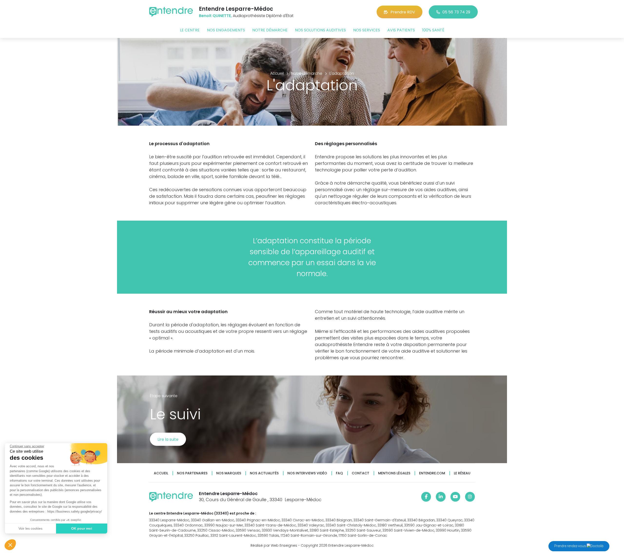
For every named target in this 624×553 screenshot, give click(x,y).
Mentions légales (394, 473)
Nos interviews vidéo (307, 473)
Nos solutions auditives (320, 30)
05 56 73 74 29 (456, 12)
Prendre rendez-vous (570, 546)
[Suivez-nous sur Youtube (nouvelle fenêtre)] (455, 497)
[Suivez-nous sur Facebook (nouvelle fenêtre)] (426, 497)
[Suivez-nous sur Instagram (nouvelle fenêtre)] (470, 497)
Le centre (190, 30)
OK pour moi (81, 528)
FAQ (339, 473)
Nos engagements (226, 30)
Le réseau (462, 473)
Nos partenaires (192, 473)
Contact (360, 473)
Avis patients (401, 30)
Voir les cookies (30, 528)
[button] (10, 545)
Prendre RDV (402, 12)
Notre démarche (270, 30)
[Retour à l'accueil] (171, 12)
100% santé (433, 30)
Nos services (366, 30)
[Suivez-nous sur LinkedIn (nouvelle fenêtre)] (441, 497)
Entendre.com (432, 473)
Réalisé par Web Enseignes (274, 545)
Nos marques (228, 473)
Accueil (161, 473)
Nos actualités (264, 473)
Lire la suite (167, 439)
